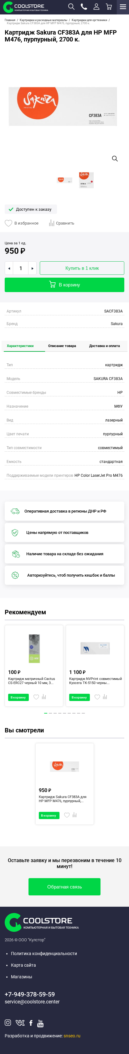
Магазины (21, 976)
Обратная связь (64, 886)
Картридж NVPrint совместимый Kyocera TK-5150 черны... (95, 681)
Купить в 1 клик (82, 268)
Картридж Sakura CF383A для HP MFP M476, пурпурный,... (62, 799)
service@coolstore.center (32, 1002)
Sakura (117, 324)
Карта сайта (23, 965)
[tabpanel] (34, 666)
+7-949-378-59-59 (30, 994)
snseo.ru (72, 1035)
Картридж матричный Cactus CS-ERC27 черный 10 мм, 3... (31, 681)
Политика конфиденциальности (44, 953)
